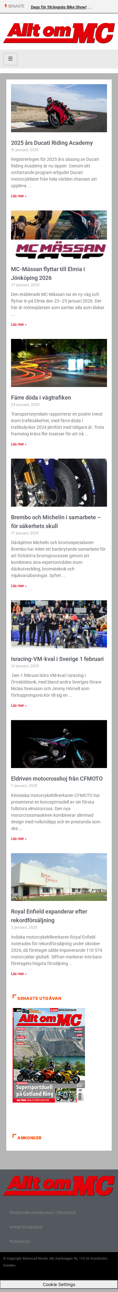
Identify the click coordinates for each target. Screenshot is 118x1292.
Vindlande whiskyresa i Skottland (42, 1212)
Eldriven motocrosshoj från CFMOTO (57, 778)
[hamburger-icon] (10, 59)
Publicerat (19, 1241)
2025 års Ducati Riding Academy (52, 142)
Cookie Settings (59, 1284)
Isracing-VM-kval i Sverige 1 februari (57, 659)
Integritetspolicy (25, 1226)
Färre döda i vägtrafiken (41, 397)
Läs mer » (19, 196)
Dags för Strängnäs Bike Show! (59, 7)
